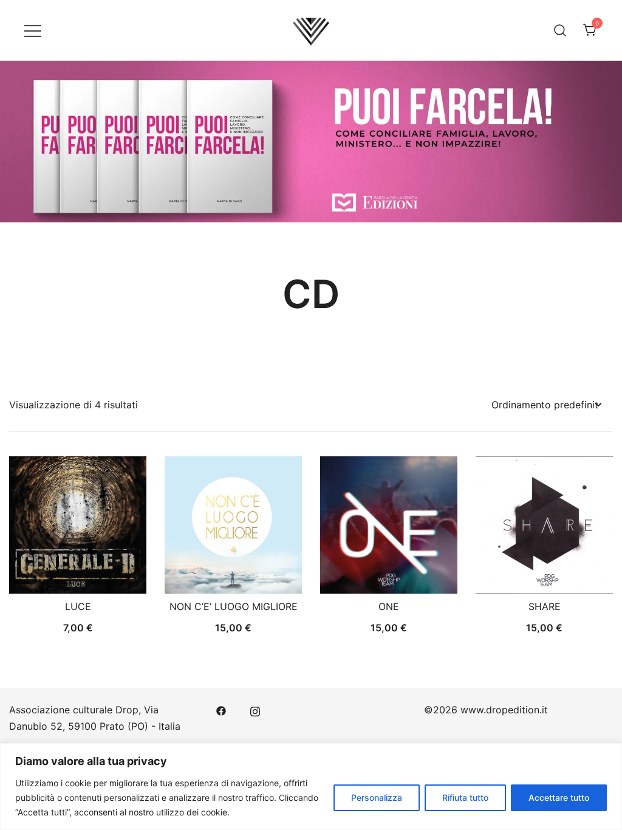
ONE (388, 606)
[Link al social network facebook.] (221, 710)
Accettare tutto (558, 797)
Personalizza (376, 797)
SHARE (544, 606)
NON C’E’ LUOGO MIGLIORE (233, 606)
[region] (311, 786)
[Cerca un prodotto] (560, 30)
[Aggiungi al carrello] (78, 572)
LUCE (78, 606)
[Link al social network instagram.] (255, 710)
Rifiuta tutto (465, 797)
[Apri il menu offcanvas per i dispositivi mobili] (32, 30)
